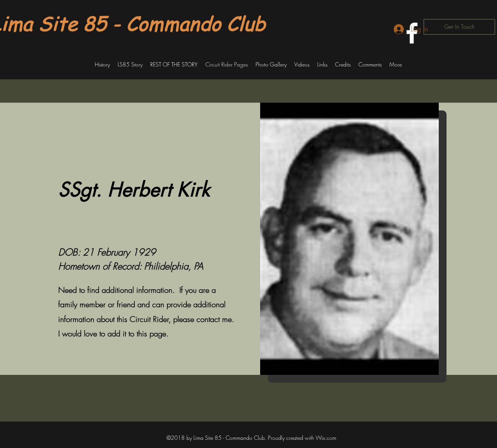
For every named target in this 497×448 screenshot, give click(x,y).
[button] (102, 64)
